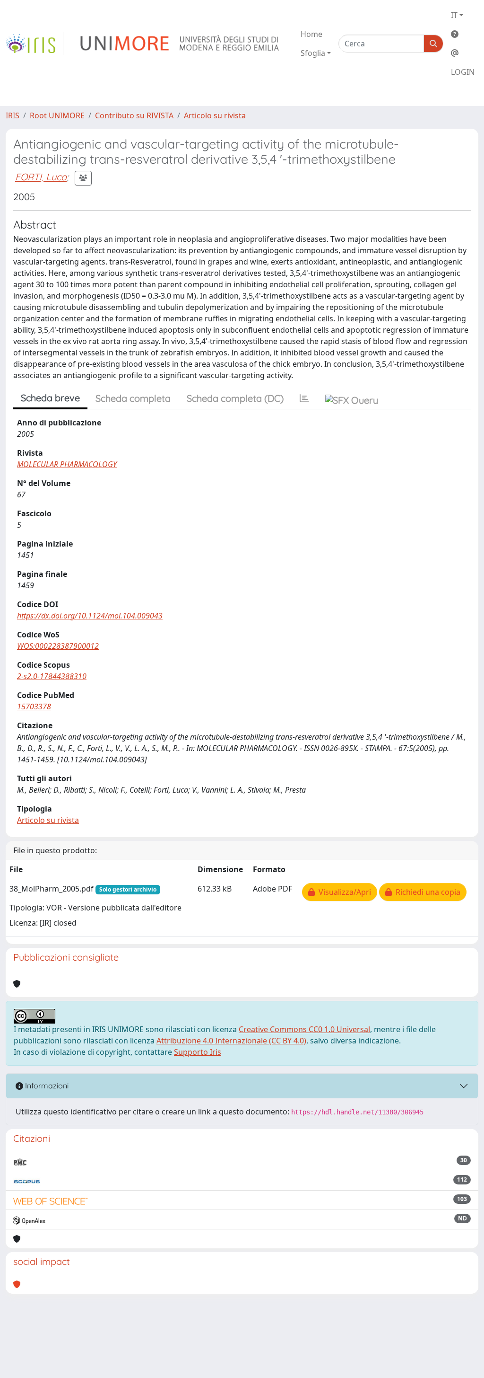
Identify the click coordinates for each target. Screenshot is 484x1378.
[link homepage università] (180, 43)
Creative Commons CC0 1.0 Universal (304, 1029)
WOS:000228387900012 (58, 646)
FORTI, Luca (41, 177)
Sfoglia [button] (313, 53)
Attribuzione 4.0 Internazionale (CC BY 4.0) (231, 1040)
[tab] (304, 398)
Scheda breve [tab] (50, 398)
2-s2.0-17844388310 (51, 676)
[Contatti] (462, 53)
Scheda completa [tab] (133, 398)
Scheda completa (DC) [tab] (235, 398)
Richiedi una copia (426, 892)
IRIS (12, 115)
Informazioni (46, 1085)
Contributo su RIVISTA (134, 115)
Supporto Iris (197, 1052)
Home (311, 34)
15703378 (34, 706)
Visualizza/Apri (343, 892)
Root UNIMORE (57, 115)
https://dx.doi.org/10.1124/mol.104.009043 (90, 615)
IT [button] (454, 15)
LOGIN (463, 72)
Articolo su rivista (215, 115)
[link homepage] (34, 43)
